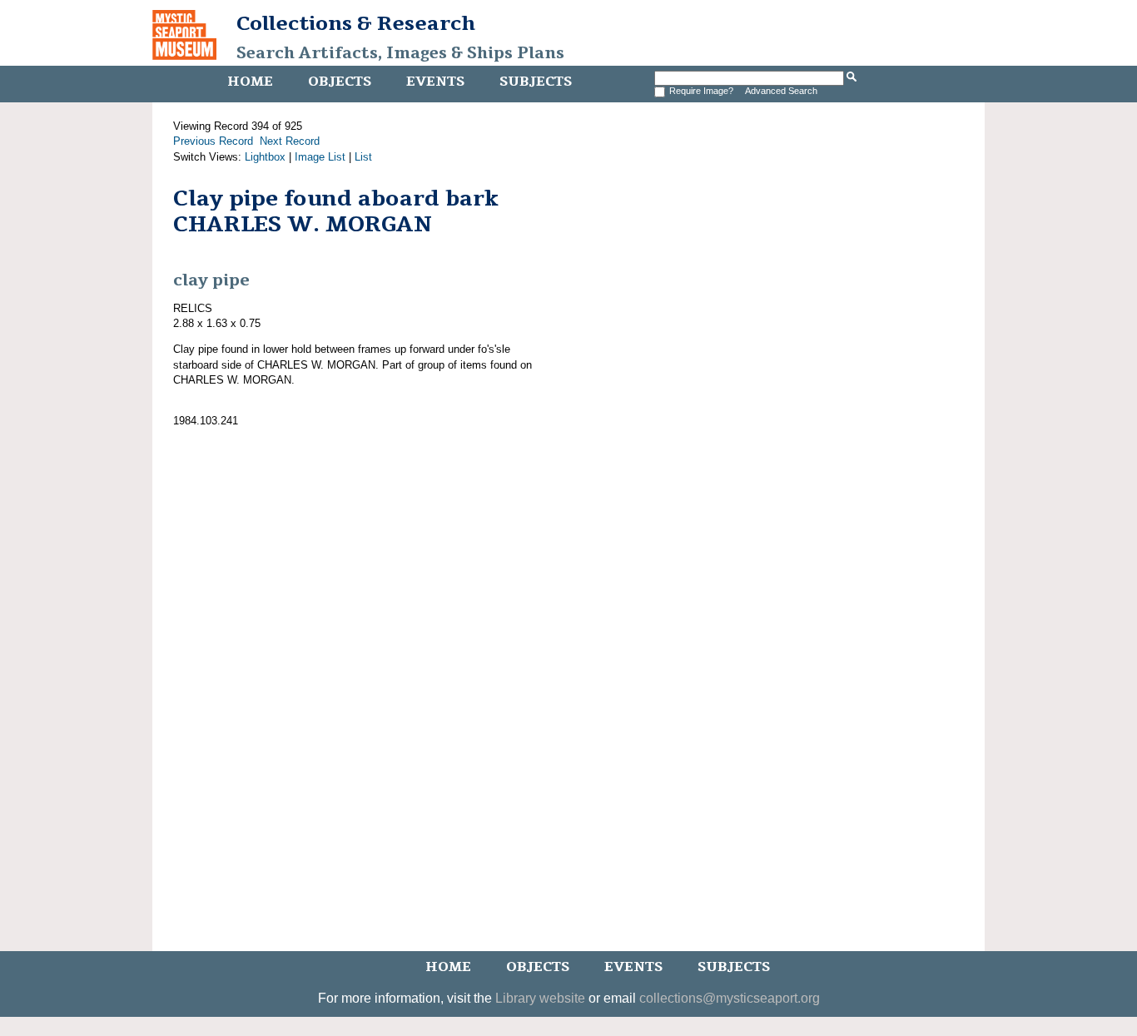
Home (250, 81)
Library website (540, 998)
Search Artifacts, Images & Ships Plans (400, 53)
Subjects (535, 81)
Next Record (290, 141)
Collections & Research (355, 23)
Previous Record (213, 141)
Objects (339, 81)
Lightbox (265, 157)
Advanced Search (781, 91)
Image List (320, 157)
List (363, 157)
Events (435, 81)
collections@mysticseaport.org (729, 998)
